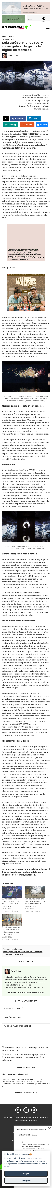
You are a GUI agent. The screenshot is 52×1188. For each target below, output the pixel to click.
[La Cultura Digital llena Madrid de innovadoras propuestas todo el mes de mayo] (35, 892)
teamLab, (34, 134)
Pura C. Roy (13, 56)
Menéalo (28, 125)
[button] (16, 27)
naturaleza (8, 954)
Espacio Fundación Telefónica (28, 951)
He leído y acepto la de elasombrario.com (25, 1049)
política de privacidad (35, 1047)
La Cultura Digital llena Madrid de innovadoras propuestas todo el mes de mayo (35, 903)
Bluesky (43, 125)
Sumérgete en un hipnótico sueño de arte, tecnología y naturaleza (10, 903)
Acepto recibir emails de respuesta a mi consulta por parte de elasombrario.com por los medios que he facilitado (35, 1148)
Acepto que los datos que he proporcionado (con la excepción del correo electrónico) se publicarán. (24, 1057)
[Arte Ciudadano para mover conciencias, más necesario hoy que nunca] (12, 920)
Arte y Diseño (8, 36)
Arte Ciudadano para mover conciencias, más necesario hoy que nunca (11, 931)
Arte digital (8, 951)
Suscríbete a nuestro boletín (31, 1130)
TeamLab (18, 954)
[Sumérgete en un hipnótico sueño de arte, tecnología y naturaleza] (12, 892)
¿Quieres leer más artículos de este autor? (24, 992)
